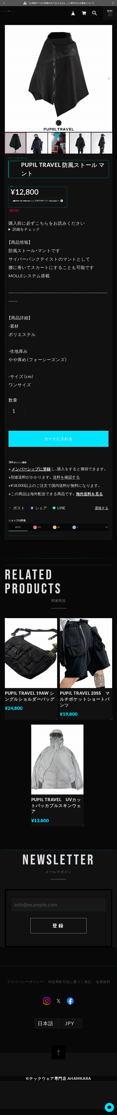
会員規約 (103, 982)
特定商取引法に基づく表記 (69, 982)
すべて (18, 527)
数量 (13, 400)
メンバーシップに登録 (31, 469)
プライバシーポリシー (25, 982)
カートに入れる (58, 439)
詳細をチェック (26, 229)
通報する (101, 508)
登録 (58, 925)
